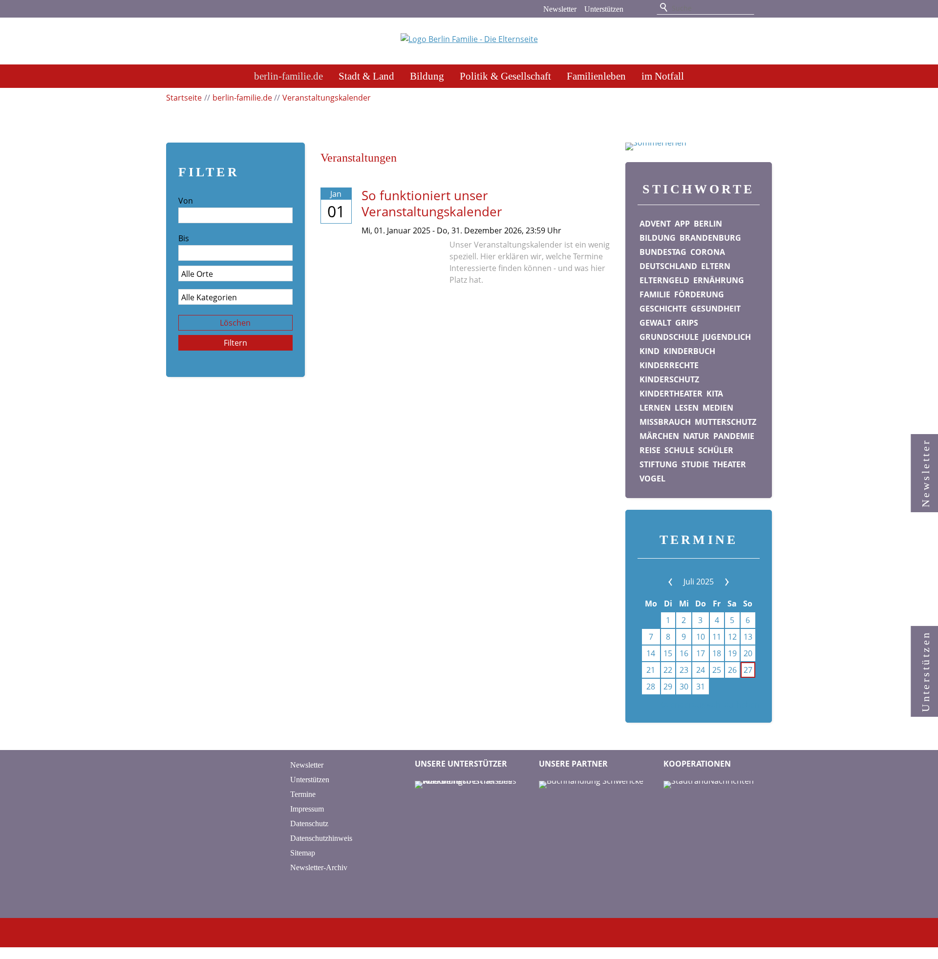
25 (716, 670)
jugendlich (727, 337)
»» (719, 581)
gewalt (655, 322)
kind (650, 351)
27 (748, 670)
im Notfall (662, 76)
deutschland (668, 266)
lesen (687, 407)
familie (655, 294)
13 (748, 636)
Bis (183, 238)
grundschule (669, 337)
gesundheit (716, 308)
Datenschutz (309, 823)
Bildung (427, 76)
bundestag (663, 252)
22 (667, 670)
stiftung (659, 464)
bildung (658, 237)
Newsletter (559, 9)
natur (696, 436)
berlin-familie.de (288, 76)
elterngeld (664, 280)
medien (718, 407)
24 (700, 670)
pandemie (733, 436)
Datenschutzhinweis (321, 838)
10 (700, 636)
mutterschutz (725, 422)
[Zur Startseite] (469, 42)
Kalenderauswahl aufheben (709, 704)
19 (732, 653)
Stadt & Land (366, 76)
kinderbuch (689, 351)
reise (650, 450)
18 (716, 653)
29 (667, 686)
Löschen (235, 322)
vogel (652, 478)
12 (732, 636)
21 (650, 670)
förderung (699, 294)
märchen (659, 436)
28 (650, 686)
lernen (655, 407)
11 (716, 636)
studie (695, 464)
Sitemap (302, 853)
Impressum (307, 809)
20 (748, 653)
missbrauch (665, 422)
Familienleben (596, 76)
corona (707, 252)
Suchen (664, 8)
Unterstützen (603, 9)
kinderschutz (669, 379)
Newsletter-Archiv (318, 867)
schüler (715, 450)
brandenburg (710, 237)
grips (686, 322)
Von (185, 200)
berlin (708, 223)
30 (684, 686)
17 (700, 653)
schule (679, 450)
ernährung (718, 280)
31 (700, 686)
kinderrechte (669, 365)
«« (678, 581)
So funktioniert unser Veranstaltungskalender (432, 203)
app (682, 223)
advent (655, 223)
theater (729, 464)
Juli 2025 (698, 581)
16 (684, 653)
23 (684, 670)
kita (714, 393)
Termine (303, 794)
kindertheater (671, 393)
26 (732, 670)
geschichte (663, 308)
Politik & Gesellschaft (505, 76)
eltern (715, 266)
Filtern (235, 342)
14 (650, 653)
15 (667, 653)
